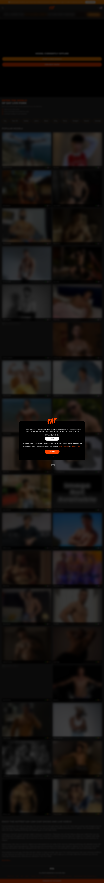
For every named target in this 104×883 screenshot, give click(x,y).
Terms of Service (64, 446)
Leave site (52, 457)
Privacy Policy (76, 446)
